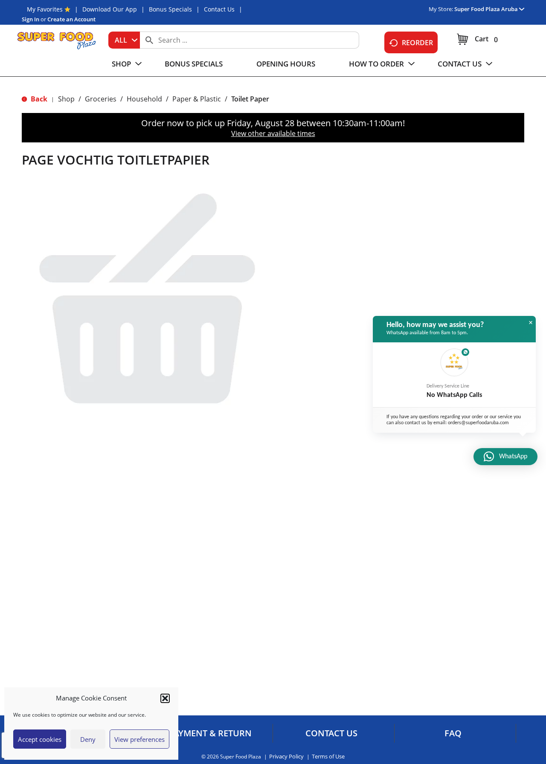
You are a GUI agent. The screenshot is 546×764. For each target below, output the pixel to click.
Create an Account (71, 19)
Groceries (100, 99)
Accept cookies (39, 739)
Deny (88, 739)
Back (38, 99)
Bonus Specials (170, 9)
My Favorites (45, 9)
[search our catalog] (149, 40)
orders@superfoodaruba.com (478, 422)
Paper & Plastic (196, 99)
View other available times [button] (273, 133)
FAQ (453, 733)
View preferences (139, 739)
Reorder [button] (417, 42)
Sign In (30, 19)
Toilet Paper (250, 99)
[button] (165, 698)
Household (144, 99)
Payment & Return (210, 733)
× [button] (531, 323)
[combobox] (124, 40)
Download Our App (109, 9)
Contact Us (219, 9)
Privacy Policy (286, 756)
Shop (66, 99)
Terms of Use (328, 756)
